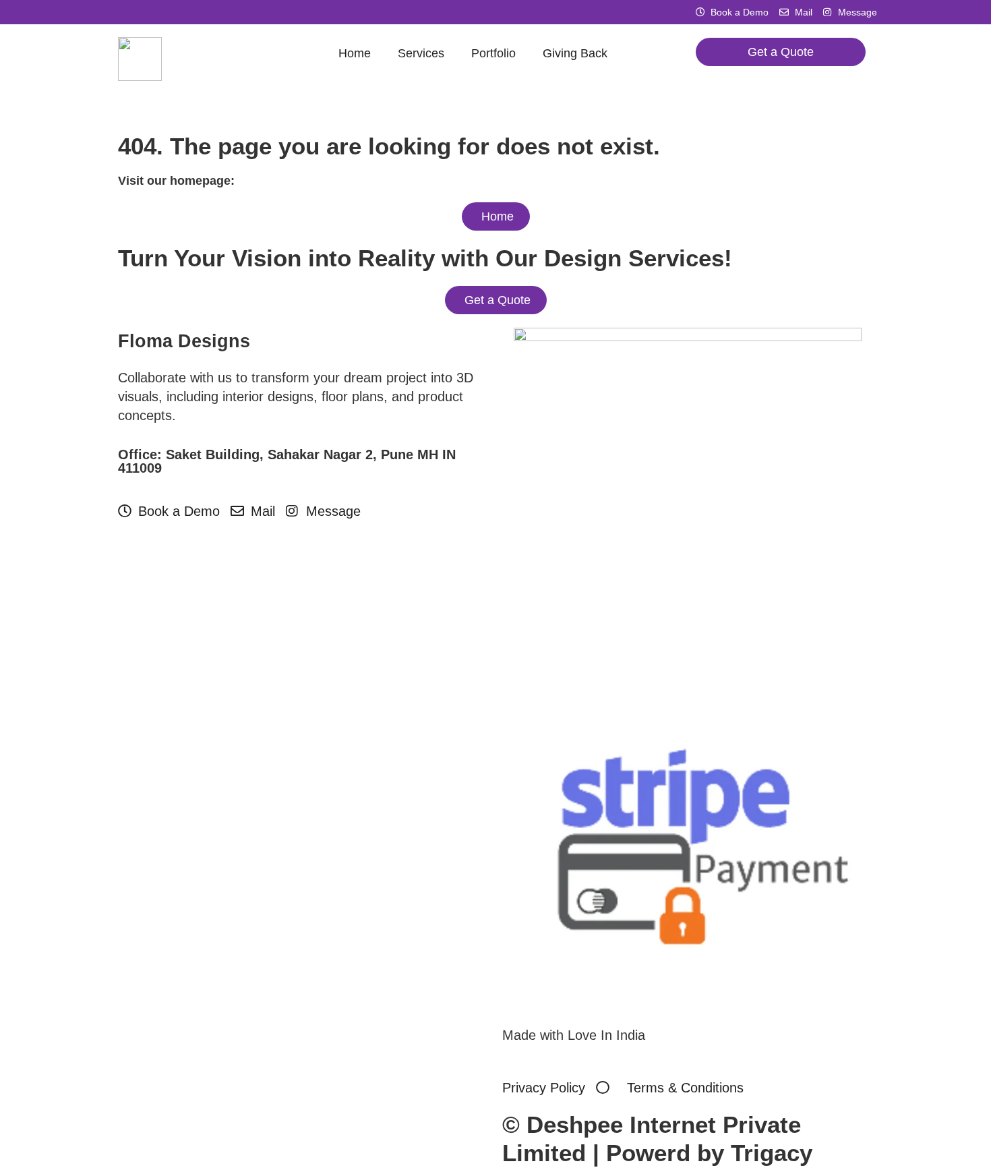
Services (421, 53)
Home (354, 53)
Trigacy (771, 1153)
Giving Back (575, 53)
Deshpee (575, 1124)
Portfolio (493, 53)
